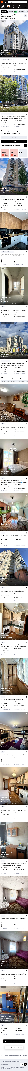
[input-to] (20, 137)
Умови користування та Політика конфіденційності (11, 1061)
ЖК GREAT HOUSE (5, 59)
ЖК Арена (4, 361)
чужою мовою (5, 1064)
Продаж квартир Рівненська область (13, 1055)
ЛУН (2, 1055)
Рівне (12, 59)
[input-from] (7, 137)
